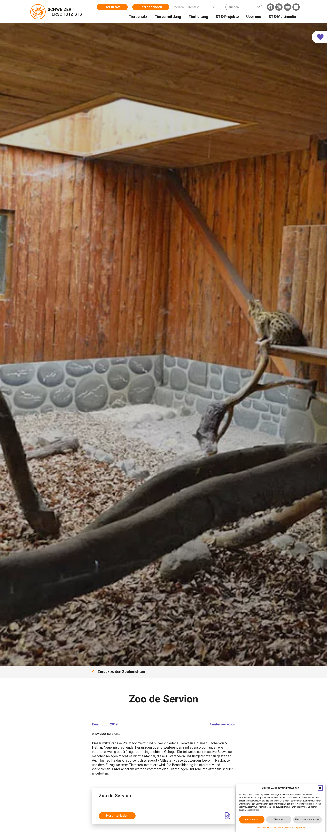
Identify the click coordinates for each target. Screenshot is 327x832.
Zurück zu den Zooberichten (121, 672)
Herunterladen (117, 816)
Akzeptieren (251, 819)
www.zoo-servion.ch (107, 734)
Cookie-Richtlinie (263, 828)
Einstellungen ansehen (307, 819)
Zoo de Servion (115, 795)
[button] (320, 788)
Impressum (300, 828)
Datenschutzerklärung (283, 828)
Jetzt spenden (150, 7)
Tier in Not (112, 7)
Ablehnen (279, 819)
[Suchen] (258, 7)
